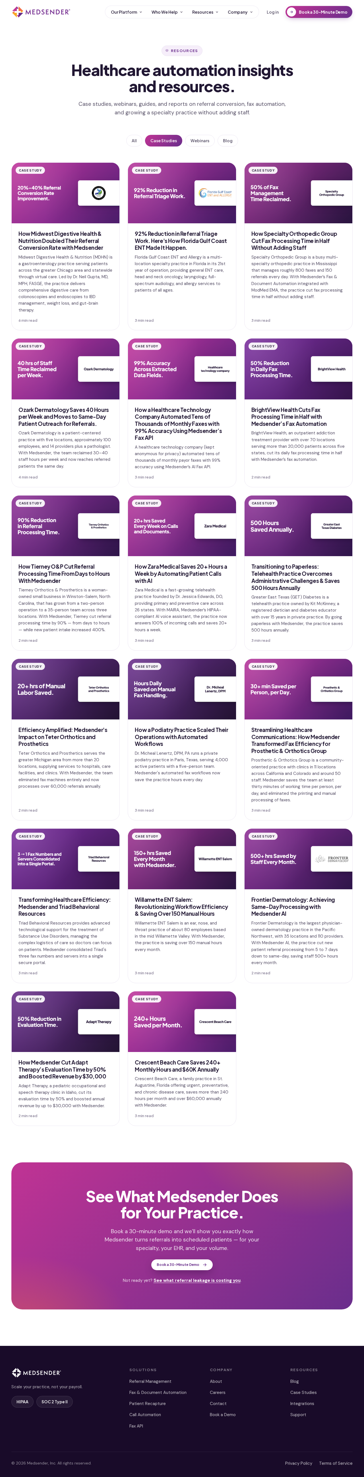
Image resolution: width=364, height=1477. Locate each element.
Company (238, 12)
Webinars (200, 140)
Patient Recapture (147, 1403)
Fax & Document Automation (158, 1392)
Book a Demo (223, 1415)
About (216, 1381)
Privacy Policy (298, 1463)
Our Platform (124, 12)
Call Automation (145, 1415)
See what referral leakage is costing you (197, 1280)
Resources (202, 12)
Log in (273, 12)
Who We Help (165, 12)
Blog (228, 140)
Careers (218, 1392)
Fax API (136, 1426)
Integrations (302, 1403)
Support (298, 1415)
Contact (218, 1403)
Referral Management (150, 1381)
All (134, 140)
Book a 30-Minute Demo (323, 12)
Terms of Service (336, 1463)
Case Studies (163, 140)
